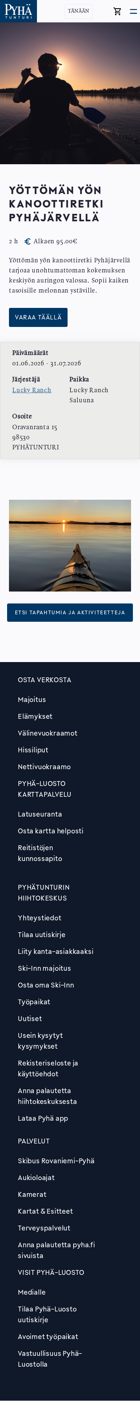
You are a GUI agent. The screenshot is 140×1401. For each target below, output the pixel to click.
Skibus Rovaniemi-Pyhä (56, 1161)
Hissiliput (33, 750)
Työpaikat (34, 1002)
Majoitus (32, 699)
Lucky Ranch (32, 390)
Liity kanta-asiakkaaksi (55, 951)
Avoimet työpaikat (48, 1336)
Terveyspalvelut (44, 1228)
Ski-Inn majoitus (44, 968)
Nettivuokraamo (44, 766)
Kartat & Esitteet (45, 1211)
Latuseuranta (40, 814)
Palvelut (34, 1141)
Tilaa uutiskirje (42, 934)
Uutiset (30, 1018)
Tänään (78, 11)
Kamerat (32, 1194)
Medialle (32, 1292)
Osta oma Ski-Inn (46, 985)
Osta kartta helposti (51, 831)
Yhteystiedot (40, 918)
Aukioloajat (36, 1177)
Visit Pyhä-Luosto (51, 1272)
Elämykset (35, 716)
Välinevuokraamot (48, 733)
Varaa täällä (38, 317)
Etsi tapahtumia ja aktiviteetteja (70, 612)
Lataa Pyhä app (43, 1118)
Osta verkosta (44, 679)
